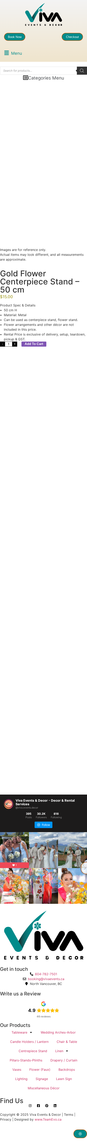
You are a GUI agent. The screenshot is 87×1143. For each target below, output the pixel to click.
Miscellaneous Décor (43, 1088)
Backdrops (66, 1069)
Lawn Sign (64, 1079)
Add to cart (34, 344)
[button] (13, 53)
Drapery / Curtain (63, 1060)
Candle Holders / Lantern (29, 1042)
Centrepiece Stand (33, 1051)
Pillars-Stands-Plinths (26, 1060)
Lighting (21, 1079)
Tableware (19, 1032)
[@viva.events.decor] (8, 804)
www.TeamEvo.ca (48, 1119)
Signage (42, 1079)
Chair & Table (67, 1042)
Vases (16, 1069)
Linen (59, 1051)
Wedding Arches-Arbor (58, 1032)
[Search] (82, 71)
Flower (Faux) (39, 1069)
